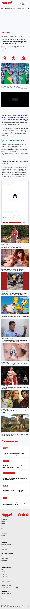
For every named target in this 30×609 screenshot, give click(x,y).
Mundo (3, 535)
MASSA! (3, 569)
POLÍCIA (14, 8)
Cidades (3, 531)
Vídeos (3, 538)
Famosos (7, 32)
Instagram (4, 560)
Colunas (4, 542)
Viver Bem (4, 533)
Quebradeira (4, 549)
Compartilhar (24, 59)
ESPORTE (23, 8)
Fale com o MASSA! (7, 554)
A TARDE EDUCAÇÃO (6, 576)
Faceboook (4, 563)
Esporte (3, 526)
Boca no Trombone (6, 544)
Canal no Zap (4, 558)
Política (3, 528)
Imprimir (13, 59)
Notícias (4, 519)
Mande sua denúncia (6, 556)
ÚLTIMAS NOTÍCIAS (8, 8)
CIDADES (19, 8)
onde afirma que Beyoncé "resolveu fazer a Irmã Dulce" (14, 116)
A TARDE (3, 572)
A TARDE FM (4, 574)
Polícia (3, 521)
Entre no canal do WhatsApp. (15, 140)
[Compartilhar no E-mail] (25, 62)
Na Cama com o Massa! (7, 547)
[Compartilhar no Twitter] (23, 62)
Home (3, 32)
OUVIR (5, 59)
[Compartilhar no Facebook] (21, 62)
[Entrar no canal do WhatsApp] (3, 140)
